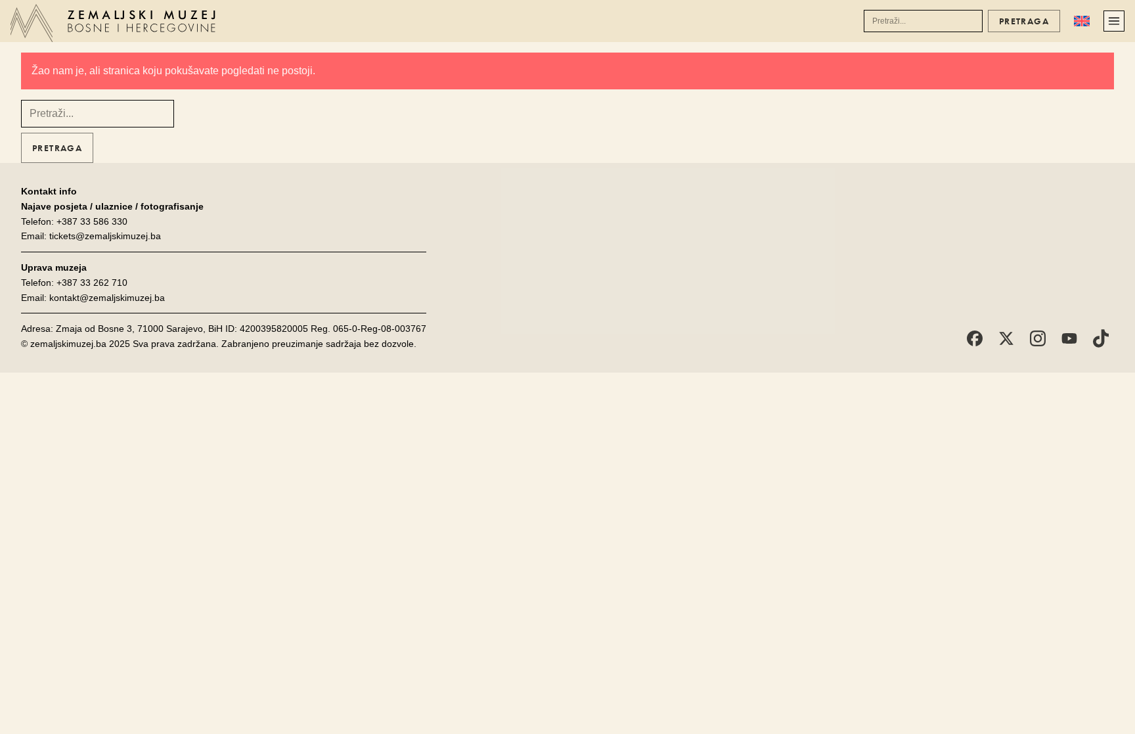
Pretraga (1024, 21)
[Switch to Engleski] (1081, 21)
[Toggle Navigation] (1113, 21)
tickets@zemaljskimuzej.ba (105, 236)
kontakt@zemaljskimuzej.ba (107, 297)
